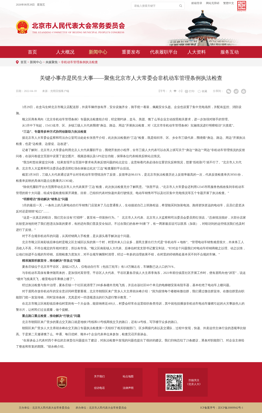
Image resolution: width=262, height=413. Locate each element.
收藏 (204, 91)
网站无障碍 (212, 3)
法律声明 (128, 388)
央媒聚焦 (51, 62)
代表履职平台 (164, 52)
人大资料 (196, 52)
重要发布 (131, 52)
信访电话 (99, 388)
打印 (191, 91)
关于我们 (99, 376)
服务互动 (229, 52)
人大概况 (65, 52)
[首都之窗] (241, 6)
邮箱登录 (196, 3)
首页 (32, 52)
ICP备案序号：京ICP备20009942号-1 (221, 407)
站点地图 (128, 376)
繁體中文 (228, 3)
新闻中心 (98, 52)
